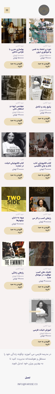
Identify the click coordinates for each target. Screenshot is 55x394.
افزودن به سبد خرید (44, 65)
